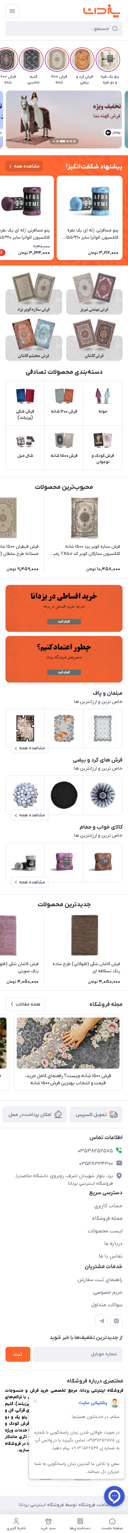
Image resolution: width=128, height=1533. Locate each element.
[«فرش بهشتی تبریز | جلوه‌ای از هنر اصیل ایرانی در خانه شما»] (94, 293)
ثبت (18, 1354)
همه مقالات (28, 1004)
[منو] (12, 11)
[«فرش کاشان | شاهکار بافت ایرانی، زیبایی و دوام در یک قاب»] (94, 340)
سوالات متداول (107, 1305)
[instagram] (116, 1321)
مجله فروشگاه (107, 1218)
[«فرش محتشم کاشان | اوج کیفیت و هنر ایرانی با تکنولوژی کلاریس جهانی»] (33, 340)
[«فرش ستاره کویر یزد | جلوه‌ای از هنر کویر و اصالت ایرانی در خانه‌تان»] (33, 293)
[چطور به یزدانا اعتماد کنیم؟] (64, 659)
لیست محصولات (105, 1231)
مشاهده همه (27, 166)
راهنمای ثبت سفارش (100, 1279)
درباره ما (113, 1243)
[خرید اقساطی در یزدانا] (64, 608)
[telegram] (101, 1321)
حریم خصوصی (108, 1292)
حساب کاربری (108, 1205)
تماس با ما (111, 1256)
